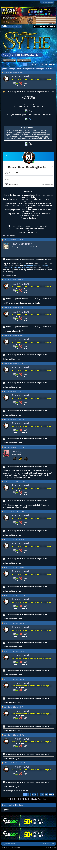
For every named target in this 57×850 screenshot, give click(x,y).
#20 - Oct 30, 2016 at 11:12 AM (14, 763)
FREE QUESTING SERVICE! (19, 799)
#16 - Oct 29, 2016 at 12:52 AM (14, 651)
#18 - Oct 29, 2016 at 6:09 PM (14, 707)
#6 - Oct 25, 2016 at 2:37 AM (13, 363)
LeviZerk (6, 236)
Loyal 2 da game (22, 243)
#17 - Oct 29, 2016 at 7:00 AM (14, 679)
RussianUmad (20, 76)
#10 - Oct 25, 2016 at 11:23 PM (14, 481)
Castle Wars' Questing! (41, 799)
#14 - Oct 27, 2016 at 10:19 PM (14, 595)
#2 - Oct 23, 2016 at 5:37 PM (13, 240)
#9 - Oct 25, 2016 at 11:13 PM (14, 447)
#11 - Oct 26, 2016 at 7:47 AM (14, 511)
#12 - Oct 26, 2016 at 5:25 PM (14, 539)
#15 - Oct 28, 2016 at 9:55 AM (14, 623)
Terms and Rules (50, 847)
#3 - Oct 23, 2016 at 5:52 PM (13, 279)
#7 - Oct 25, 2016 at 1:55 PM (13, 391)
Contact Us (45, 844)
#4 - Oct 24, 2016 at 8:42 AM (13, 307)
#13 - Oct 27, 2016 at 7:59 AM (14, 567)
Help (52, 844)
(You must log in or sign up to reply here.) (16, 791)
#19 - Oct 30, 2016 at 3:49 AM (14, 735)
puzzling (17, 451)
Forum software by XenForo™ (11, 847)
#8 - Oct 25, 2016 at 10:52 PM (14, 419)
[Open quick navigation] (54, 55)
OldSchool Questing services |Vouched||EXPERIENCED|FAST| (25, 267)
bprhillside (6, 275)
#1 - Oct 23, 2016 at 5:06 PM (13, 72)
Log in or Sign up (47, 2)
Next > (51, 64)
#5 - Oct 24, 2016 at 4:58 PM (13, 335)
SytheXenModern (9, 844)
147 (46, 64)
